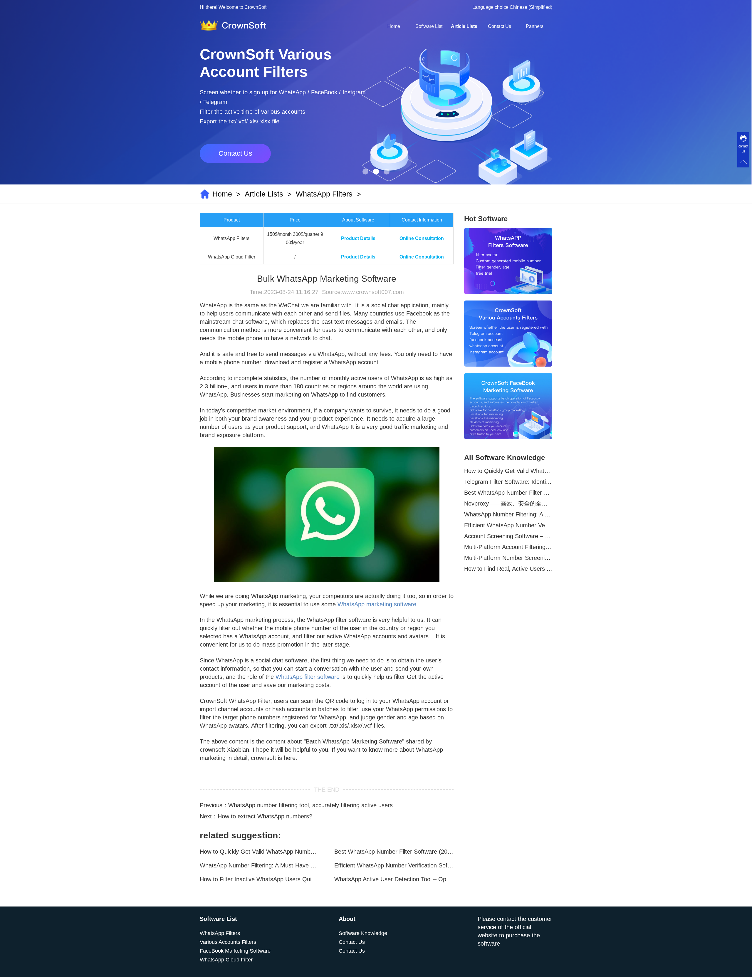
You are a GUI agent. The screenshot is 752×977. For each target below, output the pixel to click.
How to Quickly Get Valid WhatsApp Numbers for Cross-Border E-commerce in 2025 (259, 851)
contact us (743, 148)
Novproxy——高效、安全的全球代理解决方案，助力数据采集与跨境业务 (508, 503)
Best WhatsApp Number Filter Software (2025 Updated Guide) (394, 851)
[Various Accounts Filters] (508, 334)
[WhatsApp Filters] (508, 261)
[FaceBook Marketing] (508, 406)
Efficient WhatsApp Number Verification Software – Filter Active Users (394, 865)
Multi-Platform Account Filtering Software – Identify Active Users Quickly (508, 547)
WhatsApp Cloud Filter (226, 960)
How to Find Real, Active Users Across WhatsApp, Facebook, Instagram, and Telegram (508, 568)
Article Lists (464, 26)
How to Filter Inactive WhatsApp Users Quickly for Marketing (259, 879)
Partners (534, 26)
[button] (365, 171)
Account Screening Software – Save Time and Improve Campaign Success (508, 536)
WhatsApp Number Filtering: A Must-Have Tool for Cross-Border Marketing (259, 865)
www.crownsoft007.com (373, 292)
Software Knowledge (363, 933)
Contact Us (499, 26)
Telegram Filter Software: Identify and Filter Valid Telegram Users (508, 482)
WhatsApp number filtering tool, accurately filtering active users (310, 805)
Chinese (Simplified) (531, 7)
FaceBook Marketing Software (235, 951)
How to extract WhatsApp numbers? (265, 816)
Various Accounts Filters (228, 942)
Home (393, 26)
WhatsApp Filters (324, 194)
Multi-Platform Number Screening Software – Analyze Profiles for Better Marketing (508, 558)
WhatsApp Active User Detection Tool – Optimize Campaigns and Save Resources (394, 879)
